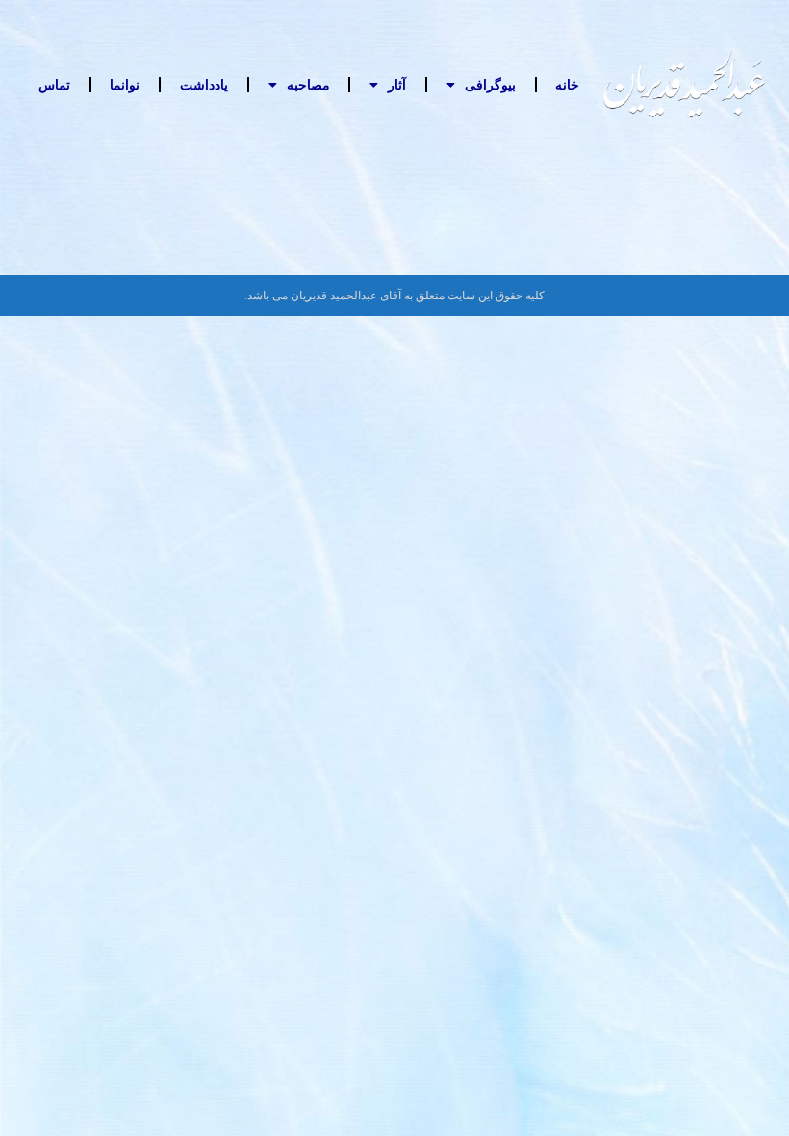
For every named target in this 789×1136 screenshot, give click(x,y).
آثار (397, 84)
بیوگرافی (490, 84)
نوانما (125, 84)
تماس (54, 84)
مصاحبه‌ (308, 84)
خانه (567, 84)
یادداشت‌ (204, 84)
